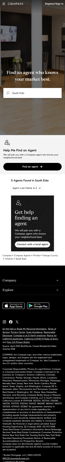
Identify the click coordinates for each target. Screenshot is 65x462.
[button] (4, 3)
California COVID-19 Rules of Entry (41, 339)
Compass (7, 255)
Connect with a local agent (32, 244)
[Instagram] (6, 321)
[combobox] (32, 93)
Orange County (50, 255)
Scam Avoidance (34, 332)
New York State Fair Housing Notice (27, 435)
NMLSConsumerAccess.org (16, 458)
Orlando (9, 258)
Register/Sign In (54, 3)
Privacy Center (18, 332)
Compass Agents (22, 255)
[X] (18, 321)
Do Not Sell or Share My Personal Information (25, 329)
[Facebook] (12, 321)
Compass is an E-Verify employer (29, 335)
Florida (36, 255)
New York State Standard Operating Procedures (32, 436)
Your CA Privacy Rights (18, 342)
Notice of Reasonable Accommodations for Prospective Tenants (29, 439)
